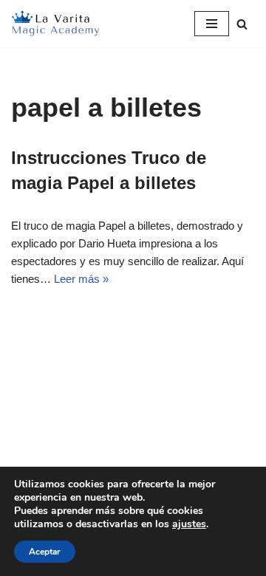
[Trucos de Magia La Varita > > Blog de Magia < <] (55, 23)
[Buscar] (242, 24)
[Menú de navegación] (211, 23)
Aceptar (45, 552)
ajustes (189, 524)
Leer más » (81, 278)
